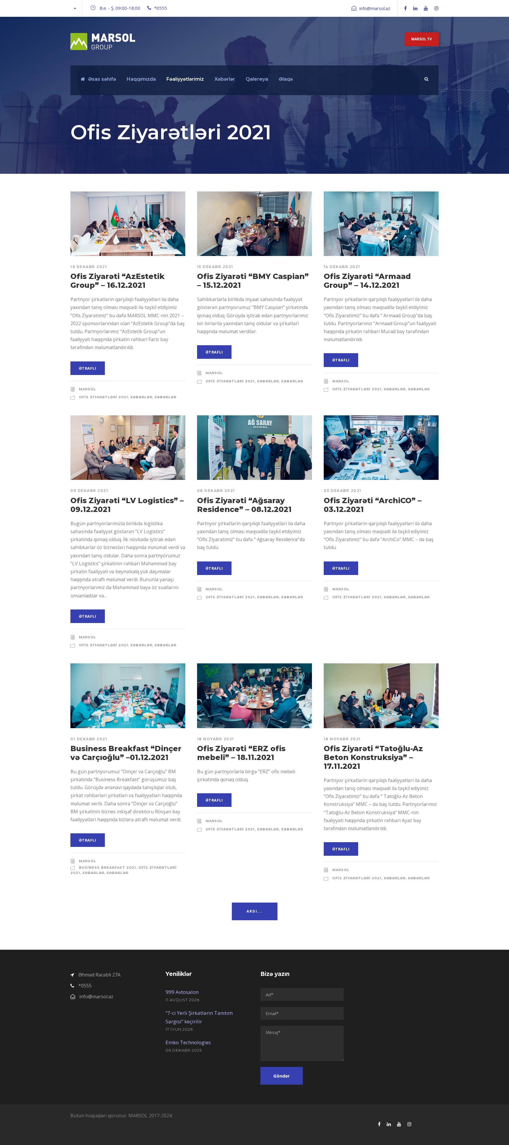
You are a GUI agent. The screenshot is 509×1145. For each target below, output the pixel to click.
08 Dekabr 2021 (216, 490)
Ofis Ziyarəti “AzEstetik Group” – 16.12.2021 (117, 281)
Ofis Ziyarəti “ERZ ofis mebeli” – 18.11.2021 (241, 753)
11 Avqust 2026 (182, 999)
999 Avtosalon (182, 992)
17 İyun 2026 (179, 1029)
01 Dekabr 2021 (88, 739)
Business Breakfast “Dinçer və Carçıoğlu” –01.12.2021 (125, 753)
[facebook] (405, 8)
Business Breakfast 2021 (107, 867)
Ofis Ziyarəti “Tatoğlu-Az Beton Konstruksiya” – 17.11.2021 (373, 757)
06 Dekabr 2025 (184, 1050)
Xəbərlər (224, 79)
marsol (87, 389)
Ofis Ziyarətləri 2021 (103, 397)
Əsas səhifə (102, 79)
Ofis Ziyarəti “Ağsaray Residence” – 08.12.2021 (244, 505)
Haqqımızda (141, 79)
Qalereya (257, 79)
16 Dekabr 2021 (88, 267)
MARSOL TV (421, 39)
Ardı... (255, 911)
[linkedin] (415, 8)
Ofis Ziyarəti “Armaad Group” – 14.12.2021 (367, 281)
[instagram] (436, 8)
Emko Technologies (188, 1042)
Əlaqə (286, 79)
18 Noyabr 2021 (215, 739)
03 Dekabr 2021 (342, 490)
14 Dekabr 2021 (342, 267)
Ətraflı (87, 368)
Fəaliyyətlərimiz (185, 79)
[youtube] (426, 8)
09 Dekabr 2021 (89, 490)
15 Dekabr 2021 (215, 267)
